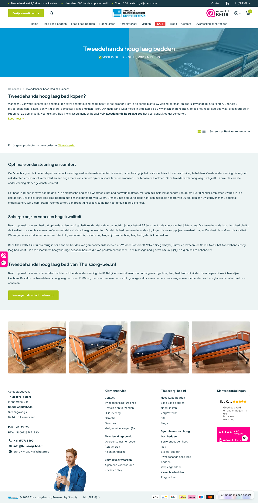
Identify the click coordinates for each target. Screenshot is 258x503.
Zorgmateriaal (128, 23)
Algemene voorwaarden (119, 465)
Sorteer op (216, 131)
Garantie (110, 418)
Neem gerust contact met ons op (33, 295)
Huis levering (113, 413)
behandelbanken (81, 250)
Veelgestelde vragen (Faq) (121, 428)
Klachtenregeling (115, 451)
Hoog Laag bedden (55, 23)
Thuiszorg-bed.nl (173, 391)
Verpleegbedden (171, 467)
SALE (164, 418)
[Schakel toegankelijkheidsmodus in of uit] (227, 3)
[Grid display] (199, 131)
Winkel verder (66, 145)
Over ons (110, 423)
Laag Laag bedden (83, 23)
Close (51, 13)
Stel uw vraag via (31, 451)
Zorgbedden (168, 477)
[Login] (237, 13)
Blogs (173, 23)
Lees (14, 118)
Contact (216, 3)
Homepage (14, 88)
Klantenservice (115, 391)
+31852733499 (23, 440)
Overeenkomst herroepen (211, 23)
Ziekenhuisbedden (172, 472)
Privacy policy (113, 470)
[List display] (203, 131)
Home (34, 23)
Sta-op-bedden (170, 451)
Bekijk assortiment (24, 13)
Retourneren (112, 446)
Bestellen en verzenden (119, 407)
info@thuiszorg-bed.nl (28, 446)
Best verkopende (235, 131)
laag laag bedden (54, 197)
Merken (146, 23)
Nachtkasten (107, 23)
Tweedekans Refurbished (120, 402)
